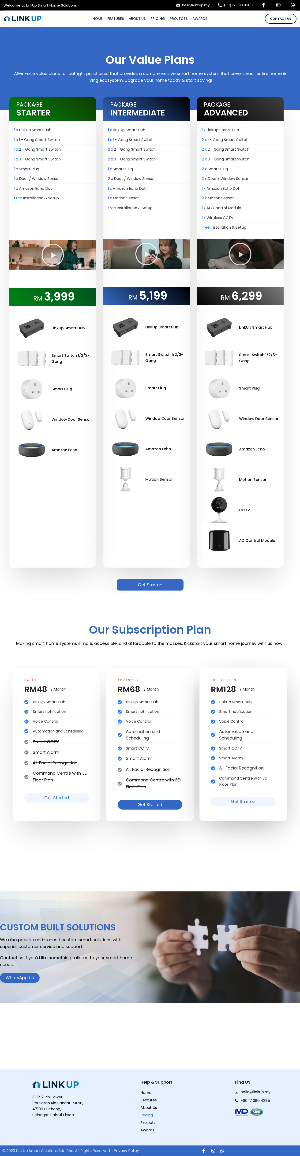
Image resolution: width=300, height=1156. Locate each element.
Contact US (280, 18)
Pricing (146, 1115)
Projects (148, 1122)
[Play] (52, 255)
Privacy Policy (126, 1150)
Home (145, 1092)
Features (148, 1100)
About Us (148, 1107)
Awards (147, 1130)
